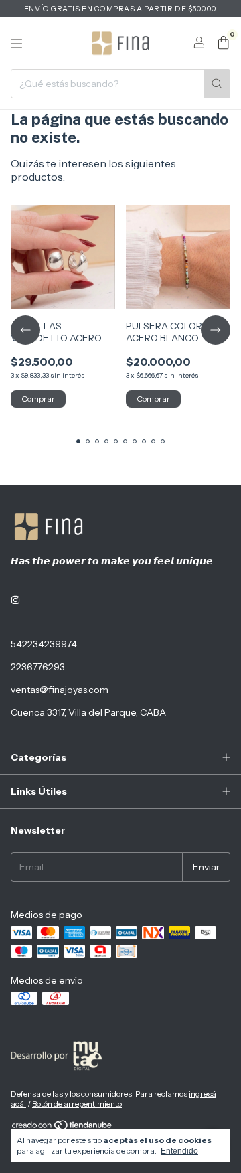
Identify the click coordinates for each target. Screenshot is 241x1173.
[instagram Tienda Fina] (15, 600)
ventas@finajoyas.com (59, 690)
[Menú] (17, 43)
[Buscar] (217, 83)
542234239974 (44, 644)
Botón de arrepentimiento (77, 1104)
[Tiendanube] (62, 1128)
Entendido (179, 1151)
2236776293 (38, 667)
